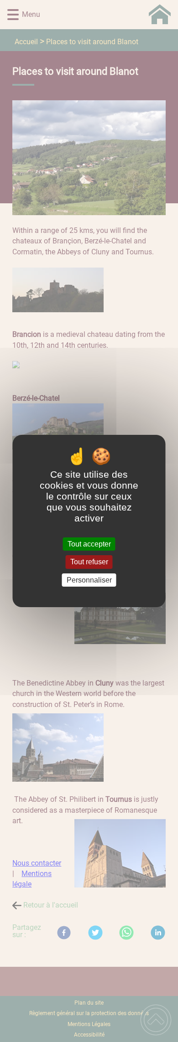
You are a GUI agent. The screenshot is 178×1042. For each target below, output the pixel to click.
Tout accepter (89, 544)
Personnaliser (89, 580)
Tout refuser (89, 562)
